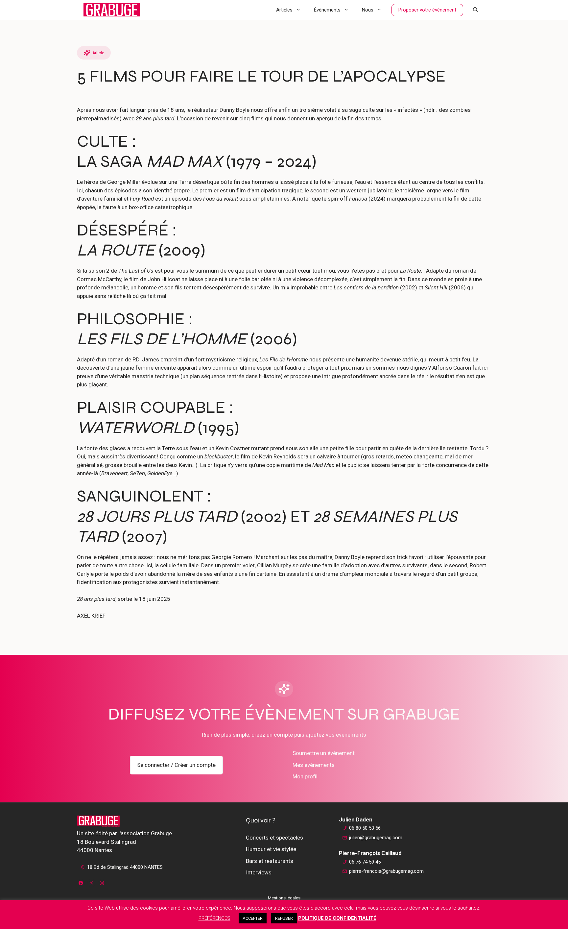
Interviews (259, 872)
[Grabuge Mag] (111, 10)
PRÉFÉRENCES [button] (214, 918)
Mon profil (305, 776)
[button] (475, 10)
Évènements (327, 10)
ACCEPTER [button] (253, 918)
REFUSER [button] (284, 918)
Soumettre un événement (324, 753)
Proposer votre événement (427, 10)
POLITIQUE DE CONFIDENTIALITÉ (337, 918)
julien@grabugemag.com (375, 838)
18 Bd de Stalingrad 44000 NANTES (125, 867)
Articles (284, 10)
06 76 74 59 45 (365, 862)
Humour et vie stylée (271, 849)
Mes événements (314, 765)
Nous (367, 10)
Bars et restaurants (269, 861)
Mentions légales (284, 897)
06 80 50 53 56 (365, 828)
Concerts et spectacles (274, 837)
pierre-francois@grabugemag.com (386, 871)
